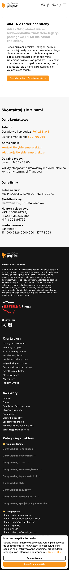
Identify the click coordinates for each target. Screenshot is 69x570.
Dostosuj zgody (34, 558)
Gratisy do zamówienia (14, 343)
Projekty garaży (12, 525)
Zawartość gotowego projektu (18, 425)
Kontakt (7, 398)
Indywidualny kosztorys (15, 363)
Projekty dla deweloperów (17, 515)
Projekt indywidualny (13, 371)
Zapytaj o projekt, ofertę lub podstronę (28, 78)
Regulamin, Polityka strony (16, 406)
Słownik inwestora (12, 410)
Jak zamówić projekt (13, 421)
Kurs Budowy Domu (13, 355)
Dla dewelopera (11, 375)
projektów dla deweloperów (23, 285)
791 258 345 (41, 131)
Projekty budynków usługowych (20, 532)
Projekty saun (11, 528)
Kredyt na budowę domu (16, 359)
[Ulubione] (59, 5)
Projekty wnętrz (11, 382)
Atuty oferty (9, 379)
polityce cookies (53, 552)
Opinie (6, 402)
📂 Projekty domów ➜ (14, 444)
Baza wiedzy (9, 414)
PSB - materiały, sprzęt (14, 351)
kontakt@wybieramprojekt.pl (22, 147)
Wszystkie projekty (12, 418)
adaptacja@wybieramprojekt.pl (23, 152)
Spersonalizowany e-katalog (17, 367)
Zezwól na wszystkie (34, 564)
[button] (64, 5)
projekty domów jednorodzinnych (18, 277)
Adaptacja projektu (12, 347)
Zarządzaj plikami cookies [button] (16, 429)
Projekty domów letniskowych (19, 522)
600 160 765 (36, 136)
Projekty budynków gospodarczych (22, 518)
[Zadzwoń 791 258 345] (54, 5)
